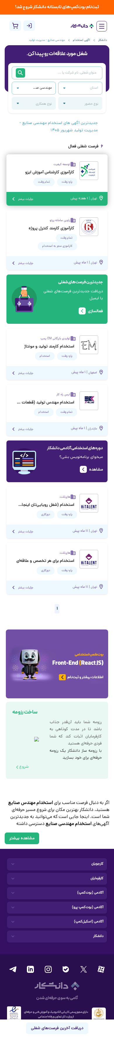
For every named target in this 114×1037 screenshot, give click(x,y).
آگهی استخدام (81, 40)
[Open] (18, 88)
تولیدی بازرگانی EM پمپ (55, 338)
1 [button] (57, 609)
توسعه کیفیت (61, 164)
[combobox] (42, 88)
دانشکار (102, 40)
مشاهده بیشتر (21, 838)
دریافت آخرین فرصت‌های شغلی (57, 1028)
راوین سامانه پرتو (60, 220)
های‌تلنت (65, 497)
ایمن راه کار (63, 394)
